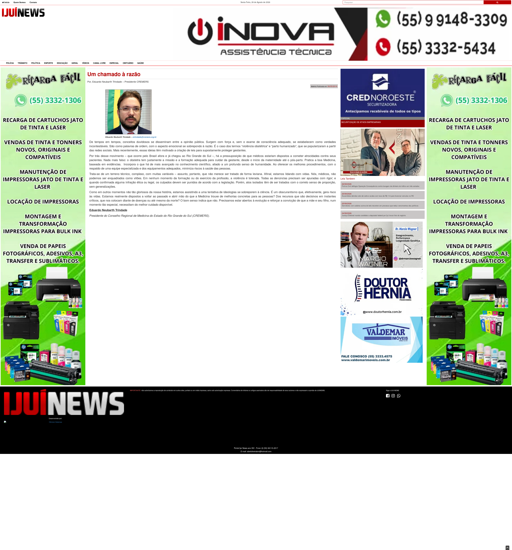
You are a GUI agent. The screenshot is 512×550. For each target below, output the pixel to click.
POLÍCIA (10, 63)
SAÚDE (140, 63)
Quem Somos (19, 2)
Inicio (7, 2)
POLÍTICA (35, 63)
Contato (33, 2)
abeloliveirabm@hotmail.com (259, 451)
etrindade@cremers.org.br (144, 137)
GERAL (75, 63)
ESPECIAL (114, 63)
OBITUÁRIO (128, 63)
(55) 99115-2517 (270, 448)
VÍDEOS (85, 63)
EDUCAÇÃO (62, 63)
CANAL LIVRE (99, 63)
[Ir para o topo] (507, 548)
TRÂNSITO (22, 63)
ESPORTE (48, 63)
